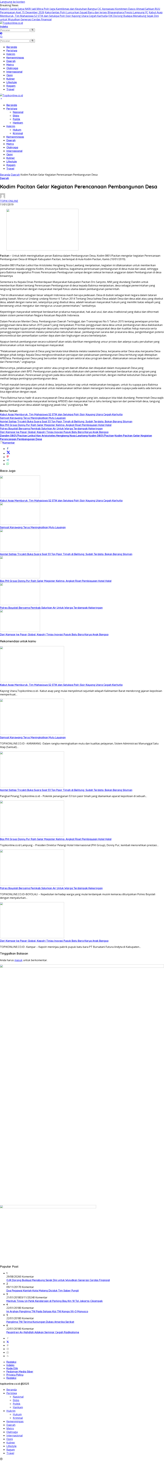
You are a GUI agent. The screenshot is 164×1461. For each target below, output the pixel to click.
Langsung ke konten (12, 2)
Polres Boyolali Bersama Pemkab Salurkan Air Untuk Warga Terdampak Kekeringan (51, 428)
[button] (32, 30)
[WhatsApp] (7, 1352)
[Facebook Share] (7, 448)
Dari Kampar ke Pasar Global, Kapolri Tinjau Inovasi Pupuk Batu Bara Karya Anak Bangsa (54, 432)
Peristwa (11, 108)
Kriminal (18, 133)
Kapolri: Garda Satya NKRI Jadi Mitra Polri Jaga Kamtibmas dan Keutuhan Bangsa (48, 9)
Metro (10, 143)
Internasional (14, 151)
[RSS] (7, 1356)
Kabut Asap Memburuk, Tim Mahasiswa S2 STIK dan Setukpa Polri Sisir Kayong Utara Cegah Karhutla (81, 14)
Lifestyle (11, 161)
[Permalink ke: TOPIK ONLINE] (2, 197)
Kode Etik (12, 1368)
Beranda (11, 105)
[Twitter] (7, 1342)
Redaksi (11, 1361)
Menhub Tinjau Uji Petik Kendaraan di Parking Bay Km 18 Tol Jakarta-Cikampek (54, 1301)
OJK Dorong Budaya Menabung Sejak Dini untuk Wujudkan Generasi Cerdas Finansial (58, 1280)
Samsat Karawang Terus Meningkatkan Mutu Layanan (33, 418)
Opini (9, 154)
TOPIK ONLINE (9, 201)
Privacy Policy (14, 1374)
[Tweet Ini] (8, 453)
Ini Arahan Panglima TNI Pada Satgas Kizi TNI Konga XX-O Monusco (47, 1311)
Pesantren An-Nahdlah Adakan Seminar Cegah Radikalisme (42, 1332)
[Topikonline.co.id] (11, 23)
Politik (16, 119)
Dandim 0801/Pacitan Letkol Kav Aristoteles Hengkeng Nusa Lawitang (44, 435)
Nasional (18, 112)
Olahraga (12, 147)
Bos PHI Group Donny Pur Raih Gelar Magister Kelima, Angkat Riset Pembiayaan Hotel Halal (55, 425)
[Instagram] (7, 1349)
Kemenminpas (15, 136)
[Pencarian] (1, 37)
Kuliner (10, 158)
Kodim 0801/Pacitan (101, 435)
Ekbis (16, 115)
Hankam (18, 122)
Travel (10, 168)
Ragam (11, 165)
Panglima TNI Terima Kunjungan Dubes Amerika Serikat (40, 1321)
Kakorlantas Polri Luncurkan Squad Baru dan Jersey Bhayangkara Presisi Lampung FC (96, 12)
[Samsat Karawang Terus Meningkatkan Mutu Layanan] (20, 524)
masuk (18, 960)
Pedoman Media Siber (19, 1371)
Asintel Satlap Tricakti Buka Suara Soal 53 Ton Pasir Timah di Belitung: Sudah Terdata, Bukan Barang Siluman (66, 421)
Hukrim (10, 126)
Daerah (11, 140)
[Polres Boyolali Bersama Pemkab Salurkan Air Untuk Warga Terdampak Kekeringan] (20, 604)
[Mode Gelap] (1, 33)
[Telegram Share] (7, 460)
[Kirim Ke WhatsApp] (7, 464)
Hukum (17, 129)
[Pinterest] (7, 1345)
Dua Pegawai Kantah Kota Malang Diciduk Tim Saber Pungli (42, 1290)
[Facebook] (7, 1338)
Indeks (4, 26)
